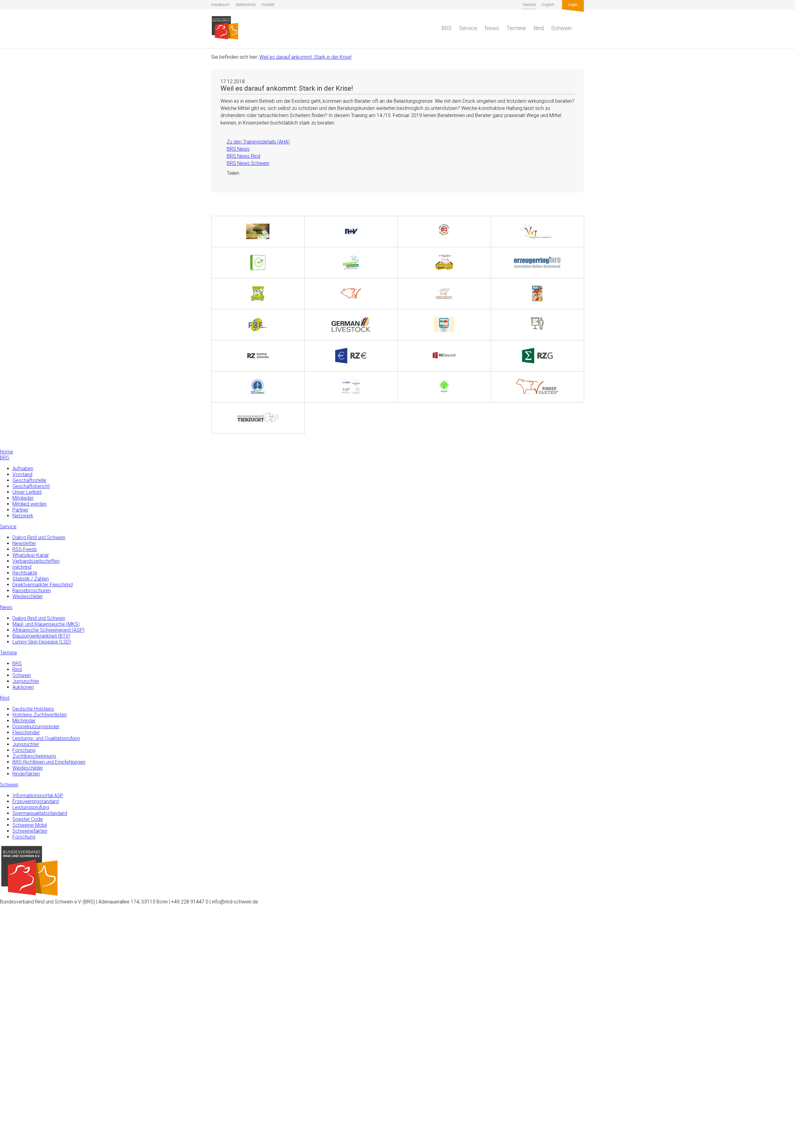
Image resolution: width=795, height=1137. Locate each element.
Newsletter (24, 543)
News (492, 28)
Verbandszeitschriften (36, 561)
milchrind (21, 567)
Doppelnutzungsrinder (35, 727)
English (548, 4)
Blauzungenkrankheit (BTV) (41, 636)
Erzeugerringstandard (35, 801)
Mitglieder (23, 498)
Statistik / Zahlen (30, 579)
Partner (20, 510)
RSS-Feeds (24, 549)
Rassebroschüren (31, 591)
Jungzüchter (25, 681)
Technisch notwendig (11, 1033)
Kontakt (268, 4)
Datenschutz (246, 4)
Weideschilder (27, 596)
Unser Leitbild (26, 492)
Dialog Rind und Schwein (38, 537)
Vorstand (22, 474)
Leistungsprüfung (30, 807)
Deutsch (529, 4)
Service (468, 28)
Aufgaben (22, 468)
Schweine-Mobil (29, 825)
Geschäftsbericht (31, 486)
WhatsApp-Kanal (30, 555)
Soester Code (27, 819)
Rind (539, 28)
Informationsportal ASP (37, 795)
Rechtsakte (24, 573)
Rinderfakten (26, 774)
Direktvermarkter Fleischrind (42, 585)
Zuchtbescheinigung (34, 756)
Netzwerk (22, 516)
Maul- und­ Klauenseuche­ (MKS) (46, 624)
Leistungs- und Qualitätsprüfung (46, 738)
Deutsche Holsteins (33, 709)
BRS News (235, 149)
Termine (516, 28)
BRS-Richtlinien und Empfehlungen (48, 762)
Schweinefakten (29, 831)
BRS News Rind (240, 156)
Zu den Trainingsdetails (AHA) (255, 142)
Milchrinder (24, 721)
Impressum (220, 4)
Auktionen (23, 687)
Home (6, 452)
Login (573, 4)
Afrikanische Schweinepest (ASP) (48, 630)
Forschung (23, 750)
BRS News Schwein (244, 163)
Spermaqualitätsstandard (39, 813)
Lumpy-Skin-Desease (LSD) (41, 642)
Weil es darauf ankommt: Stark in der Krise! (305, 57)
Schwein (561, 28)
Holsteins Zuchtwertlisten (39, 715)
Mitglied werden (29, 504)
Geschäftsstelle (29, 480)
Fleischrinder (26, 732)
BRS (446, 28)
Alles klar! (10, 1111)
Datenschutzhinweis (21, 1134)
